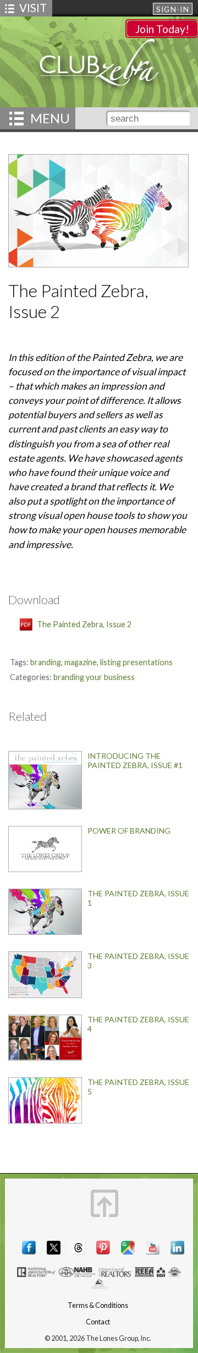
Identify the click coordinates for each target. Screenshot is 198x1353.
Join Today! (162, 29)
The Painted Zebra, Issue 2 (84, 624)
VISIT (33, 7)
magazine (80, 662)
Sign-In (172, 9)
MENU (50, 118)
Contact (98, 1322)
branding (45, 662)
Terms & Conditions (98, 1305)
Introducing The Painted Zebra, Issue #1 (135, 760)
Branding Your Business (94, 677)
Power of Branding (128, 830)
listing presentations (136, 662)
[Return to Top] (104, 1203)
